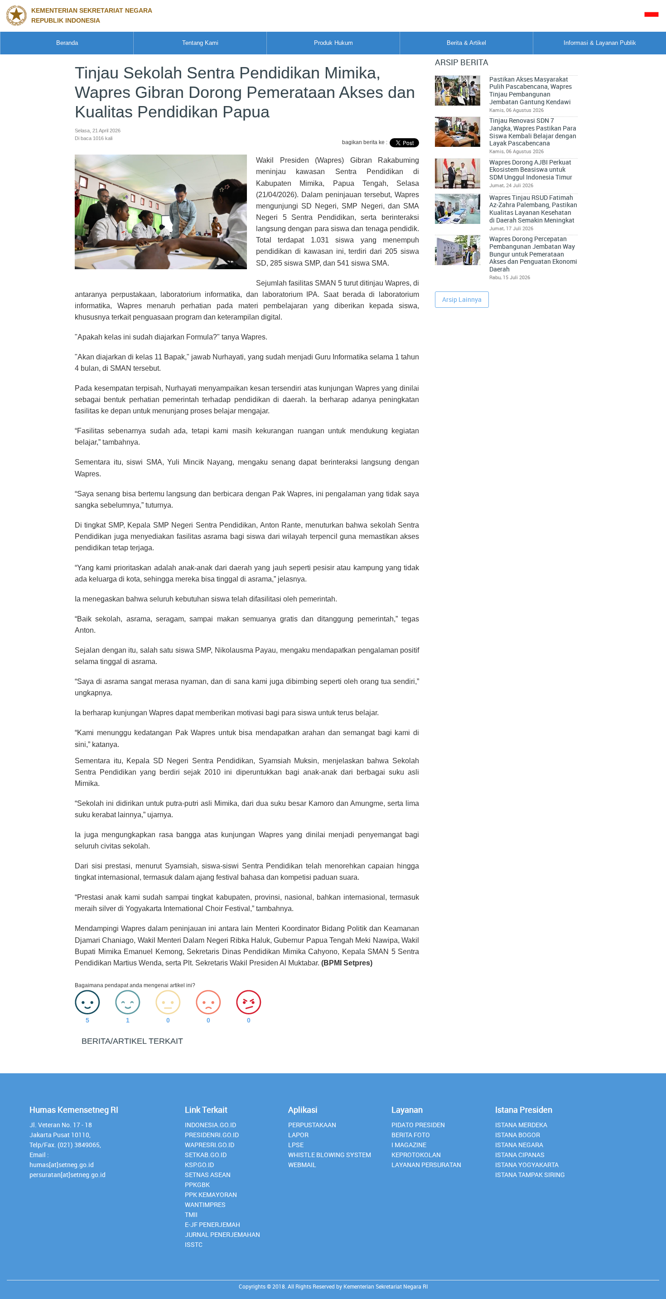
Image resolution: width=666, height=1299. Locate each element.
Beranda (67, 42)
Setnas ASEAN (208, 1174)
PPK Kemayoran (211, 1194)
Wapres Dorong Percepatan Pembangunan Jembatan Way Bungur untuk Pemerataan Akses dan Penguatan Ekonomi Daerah (533, 254)
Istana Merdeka (521, 1124)
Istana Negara (519, 1144)
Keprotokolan (416, 1154)
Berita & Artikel (466, 42)
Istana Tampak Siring (530, 1174)
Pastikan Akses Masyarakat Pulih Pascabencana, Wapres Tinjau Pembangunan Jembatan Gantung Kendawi (530, 90)
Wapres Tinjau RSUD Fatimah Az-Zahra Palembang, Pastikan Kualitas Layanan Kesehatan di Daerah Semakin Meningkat (533, 209)
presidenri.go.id (212, 1134)
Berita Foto (410, 1134)
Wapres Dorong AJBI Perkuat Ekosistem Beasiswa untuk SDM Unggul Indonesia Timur (530, 169)
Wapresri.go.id (209, 1144)
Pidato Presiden (418, 1124)
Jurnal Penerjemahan (222, 1234)
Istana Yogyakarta (527, 1164)
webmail (302, 1164)
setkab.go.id (206, 1154)
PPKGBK (197, 1184)
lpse (296, 1144)
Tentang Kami (200, 42)
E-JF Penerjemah (212, 1224)
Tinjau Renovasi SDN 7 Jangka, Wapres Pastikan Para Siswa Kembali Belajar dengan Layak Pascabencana (532, 131)
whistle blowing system (329, 1154)
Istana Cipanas (520, 1154)
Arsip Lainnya (462, 299)
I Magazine (408, 1144)
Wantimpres (205, 1204)
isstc (194, 1244)
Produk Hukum (333, 42)
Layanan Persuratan (426, 1164)
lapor (298, 1134)
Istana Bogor (517, 1134)
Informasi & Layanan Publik (600, 42)
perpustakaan (312, 1124)
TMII (191, 1214)
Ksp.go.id (199, 1164)
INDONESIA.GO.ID (210, 1124)
